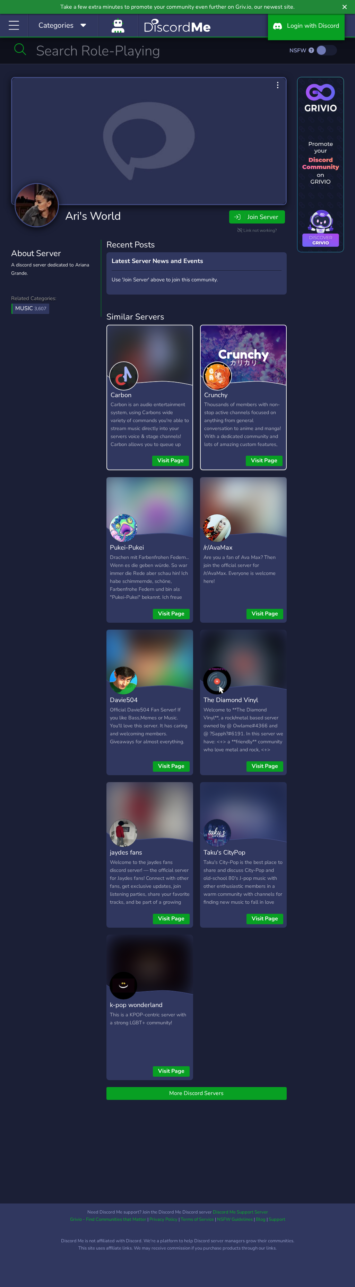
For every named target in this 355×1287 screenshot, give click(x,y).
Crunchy (215, 395)
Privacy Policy (163, 1219)
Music (30, 308)
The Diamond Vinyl (231, 699)
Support (277, 1219)
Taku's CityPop (224, 852)
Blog (261, 1219)
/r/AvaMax (218, 547)
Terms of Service (197, 1219)
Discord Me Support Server (240, 1212)
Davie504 (124, 699)
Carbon (121, 395)
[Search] (20, 49)
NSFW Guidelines (235, 1219)
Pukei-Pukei (127, 547)
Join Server (263, 217)
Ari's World (93, 216)
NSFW (298, 50)
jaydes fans (126, 852)
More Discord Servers (196, 1093)
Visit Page (170, 460)
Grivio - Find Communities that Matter (108, 1219)
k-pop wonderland (136, 1004)
